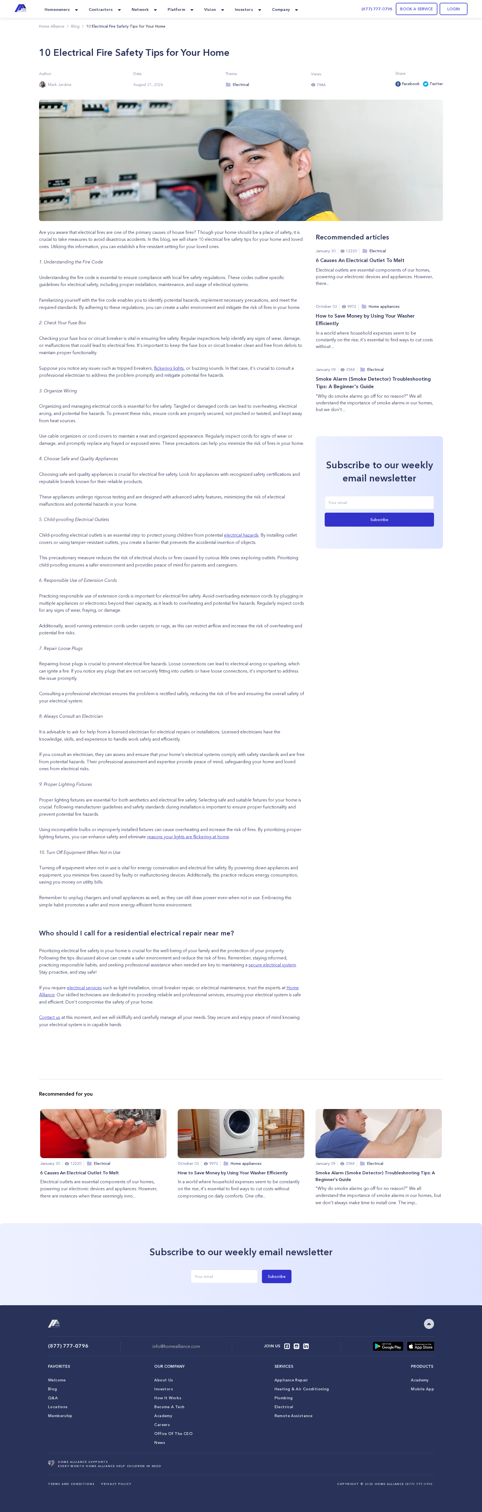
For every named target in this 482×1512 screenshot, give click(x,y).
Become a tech (169, 1406)
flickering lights (169, 368)
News (159, 1442)
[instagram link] (296, 1346)
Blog (52, 1388)
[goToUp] (429, 1324)
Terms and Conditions (71, 1484)
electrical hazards (241, 535)
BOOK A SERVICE (416, 8)
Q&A (53, 1397)
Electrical (283, 1406)
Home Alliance (51, 26)
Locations (58, 1406)
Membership (60, 1415)
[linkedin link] (306, 1346)
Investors (163, 1388)
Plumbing (283, 1397)
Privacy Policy (116, 1484)
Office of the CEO (173, 1433)
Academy (163, 1415)
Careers (162, 1424)
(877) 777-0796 (377, 8)
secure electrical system (272, 965)
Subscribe (379, 519)
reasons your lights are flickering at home (188, 836)
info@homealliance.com (176, 1346)
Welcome (57, 1380)
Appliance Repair (291, 1380)
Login (453, 8)
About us (163, 1380)
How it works (167, 1397)
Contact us (49, 1017)
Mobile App (422, 1388)
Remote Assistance (293, 1415)
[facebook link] (287, 1346)
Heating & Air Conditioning (301, 1388)
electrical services (84, 987)
